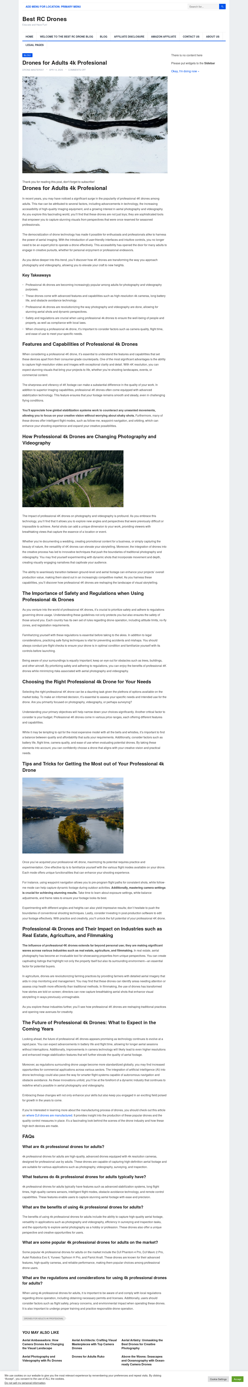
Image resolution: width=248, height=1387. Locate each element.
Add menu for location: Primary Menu (53, 6)
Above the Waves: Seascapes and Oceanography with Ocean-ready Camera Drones (143, 1360)
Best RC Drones (44, 19)
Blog (103, 36)
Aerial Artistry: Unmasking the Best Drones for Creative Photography (142, 1344)
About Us (212, 36)
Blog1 (27, 55)
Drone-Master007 (33, 69)
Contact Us (191, 36)
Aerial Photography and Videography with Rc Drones (42, 1358)
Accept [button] (237, 1379)
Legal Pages (35, 45)
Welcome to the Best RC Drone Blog (66, 36)
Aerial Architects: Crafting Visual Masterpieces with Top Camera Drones (94, 1344)
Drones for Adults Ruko (88, 1356)
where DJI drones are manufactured (49, 1115)
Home (29, 36)
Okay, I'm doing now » (185, 71)
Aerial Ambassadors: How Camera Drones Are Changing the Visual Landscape (43, 1344)
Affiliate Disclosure (129, 36)
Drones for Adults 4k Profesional (43, 1318)
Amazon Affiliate (163, 36)
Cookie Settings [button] (218, 1379)
